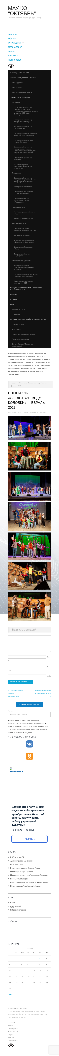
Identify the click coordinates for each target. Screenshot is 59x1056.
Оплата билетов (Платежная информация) (22, 345)
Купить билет (16, 329)
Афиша (12, 38)
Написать (29, 839)
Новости (12, 34)
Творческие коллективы (19, 97)
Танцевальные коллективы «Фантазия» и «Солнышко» (24, 241)
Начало (13, 383)
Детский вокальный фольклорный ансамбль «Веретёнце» (23, 166)
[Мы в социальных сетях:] (29, 744)
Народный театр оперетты (23, 186)
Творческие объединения (20, 260)
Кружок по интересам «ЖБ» (24, 218)
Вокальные (15, 102)
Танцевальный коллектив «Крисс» (23, 248)
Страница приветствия (19, 73)
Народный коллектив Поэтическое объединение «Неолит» (24, 267)
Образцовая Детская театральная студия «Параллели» (21, 200)
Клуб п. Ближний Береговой (22, 92)
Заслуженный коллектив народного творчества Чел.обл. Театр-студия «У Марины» (25, 180)
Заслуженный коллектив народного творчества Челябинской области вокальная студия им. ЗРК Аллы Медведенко (26, 111)
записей (15, 906)
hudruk (25, 412)
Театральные (15, 173)
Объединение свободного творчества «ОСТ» (23, 282)
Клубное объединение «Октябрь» (22, 78)
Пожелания (16, 314)
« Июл (11, 994)
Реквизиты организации (20, 339)
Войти (12, 902)
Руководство (14, 43)
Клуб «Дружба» (17, 82)
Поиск (10, 711)
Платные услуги (18, 324)
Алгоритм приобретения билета (23, 334)
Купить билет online (29, 705)
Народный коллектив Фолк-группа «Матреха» (24, 141)
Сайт (49, 676)
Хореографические (18, 223)
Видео (11, 51)
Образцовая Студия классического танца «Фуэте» (25, 229)
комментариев (18, 910)
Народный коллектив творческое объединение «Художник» (26, 275)
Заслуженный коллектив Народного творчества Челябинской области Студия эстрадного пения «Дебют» (25, 150)
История (13, 300)
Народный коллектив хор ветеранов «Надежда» (23, 121)
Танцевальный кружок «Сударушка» (22, 255)
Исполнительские (17, 207)
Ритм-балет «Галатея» (22, 235)
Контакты (13, 55)
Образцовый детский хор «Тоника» (23, 158)
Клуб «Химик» (17, 87)
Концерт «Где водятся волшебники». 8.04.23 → (43, 693)
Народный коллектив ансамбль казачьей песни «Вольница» (25, 134)
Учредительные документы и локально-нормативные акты (26, 289)
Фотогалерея (15, 47)
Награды (13, 295)
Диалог (12, 305)
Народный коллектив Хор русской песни (23, 127)
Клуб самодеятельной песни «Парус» (24, 213)
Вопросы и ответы (18, 309)
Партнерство (14, 60)
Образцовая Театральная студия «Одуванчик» (23, 192)
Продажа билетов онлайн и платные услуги (27, 319)
